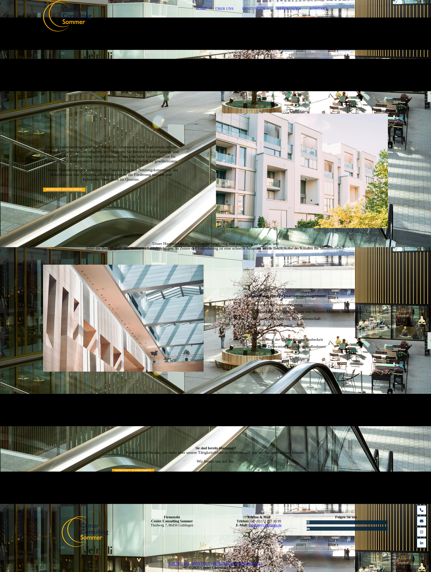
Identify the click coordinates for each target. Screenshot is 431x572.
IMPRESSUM (223, 563)
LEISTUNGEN (253, 9)
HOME (201, 9)
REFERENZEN (289, 9)
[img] (82, 15)
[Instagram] (308, 522)
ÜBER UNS (224, 9)
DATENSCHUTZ (249, 563)
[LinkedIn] (308, 528)
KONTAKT (319, 9)
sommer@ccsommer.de (264, 525)
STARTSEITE (179, 563)
